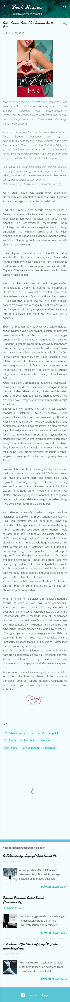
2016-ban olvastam (15, 733)
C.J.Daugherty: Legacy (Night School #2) (30, 856)
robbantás (49, 747)
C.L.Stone (10, 740)
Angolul (53, 733)
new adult (45, 740)
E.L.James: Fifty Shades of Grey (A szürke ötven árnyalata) (30, 946)
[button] (65, 24)
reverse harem (30, 747)
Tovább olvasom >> (54, 886)
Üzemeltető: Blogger (37, 995)
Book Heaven (27, 7)
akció (41, 733)
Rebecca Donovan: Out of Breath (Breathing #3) (23, 900)
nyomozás (10, 747)
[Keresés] (65, 7)
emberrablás (27, 740)
